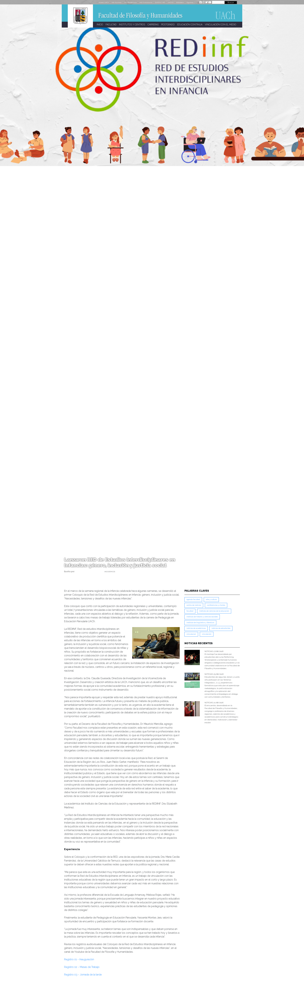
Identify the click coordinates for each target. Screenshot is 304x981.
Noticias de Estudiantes (221, 628)
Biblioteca (180, 2)
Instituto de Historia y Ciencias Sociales (202, 617)
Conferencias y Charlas (216, 605)
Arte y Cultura (211, 599)
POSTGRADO (168, 24)
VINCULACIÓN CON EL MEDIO (220, 24)
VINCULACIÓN (206, 634)
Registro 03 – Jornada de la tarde (83, 974)
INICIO (100, 24)
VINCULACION (191, 634)
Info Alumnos (116, 2)
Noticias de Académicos (196, 628)
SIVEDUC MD (160, 2)
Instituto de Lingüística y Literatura (200, 623)
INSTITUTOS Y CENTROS (132, 24)
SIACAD (171, 2)
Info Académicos (130, 2)
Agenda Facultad (193, 599)
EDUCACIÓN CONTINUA (189, 24)
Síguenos (190, 2)
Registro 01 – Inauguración (79, 959)
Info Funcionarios (145, 2)
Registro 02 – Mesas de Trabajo (81, 966)
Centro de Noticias (194, 605)
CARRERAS (153, 24)
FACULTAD (111, 24)
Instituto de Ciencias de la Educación (214, 611)
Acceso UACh (104, 2)
